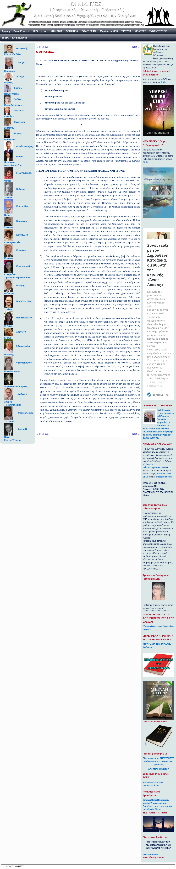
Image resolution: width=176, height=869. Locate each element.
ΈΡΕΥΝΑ (126, 31)
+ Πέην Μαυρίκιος (12, 405)
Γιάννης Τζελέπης (12, 440)
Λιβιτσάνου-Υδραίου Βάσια (17, 277)
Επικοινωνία (19, 37)
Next (136, 47)
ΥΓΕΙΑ (5, 37)
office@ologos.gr (164, 477)
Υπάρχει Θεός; (150, 800)
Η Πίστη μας (40, 31)
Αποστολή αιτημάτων (158, 769)
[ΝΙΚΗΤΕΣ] (88, 14)
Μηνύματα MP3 (109, 31)
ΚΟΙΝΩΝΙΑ (56, 31)
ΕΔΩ (163, 82)
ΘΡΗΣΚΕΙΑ (72, 31)
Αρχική (6, 31)
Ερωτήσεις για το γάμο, (154, 806)
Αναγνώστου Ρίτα (12, 165)
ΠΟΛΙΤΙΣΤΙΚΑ (89, 31)
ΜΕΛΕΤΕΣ (140, 31)
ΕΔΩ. (145, 162)
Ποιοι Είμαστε (21, 31)
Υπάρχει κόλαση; (158, 803)
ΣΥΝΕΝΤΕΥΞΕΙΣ (158, 31)
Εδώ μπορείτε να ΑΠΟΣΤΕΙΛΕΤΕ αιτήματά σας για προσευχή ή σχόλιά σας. (158, 761)
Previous (42, 47)
